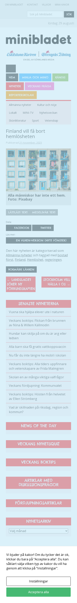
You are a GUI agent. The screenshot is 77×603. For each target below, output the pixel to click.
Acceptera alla (38, 592)
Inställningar (38, 581)
